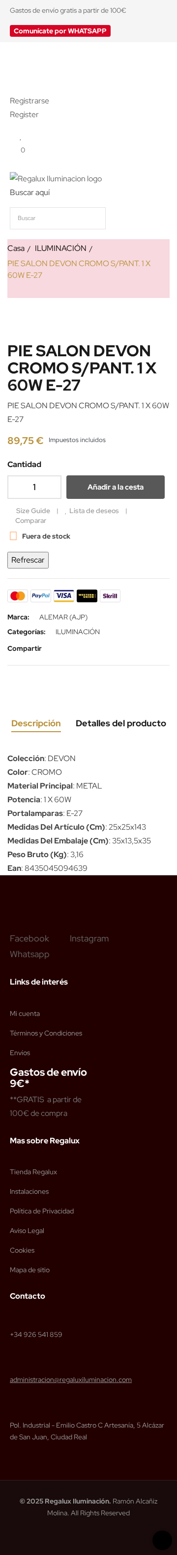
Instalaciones (29, 1191)
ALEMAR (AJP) (63, 617)
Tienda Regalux (33, 1171)
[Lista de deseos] (21, 136)
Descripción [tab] (36, 723)
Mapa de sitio (30, 1269)
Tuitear (71, 648)
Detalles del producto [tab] (121, 723)
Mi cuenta (25, 1013)
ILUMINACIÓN (78, 631)
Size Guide (33, 510)
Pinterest (85, 648)
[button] (60, 31)
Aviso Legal (27, 1230)
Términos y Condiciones (46, 1033)
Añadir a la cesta (116, 487)
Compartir (56, 648)
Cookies (22, 1250)
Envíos (20, 1052)
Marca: (18, 617)
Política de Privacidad (42, 1211)
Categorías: (26, 631)
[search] (155, 218)
